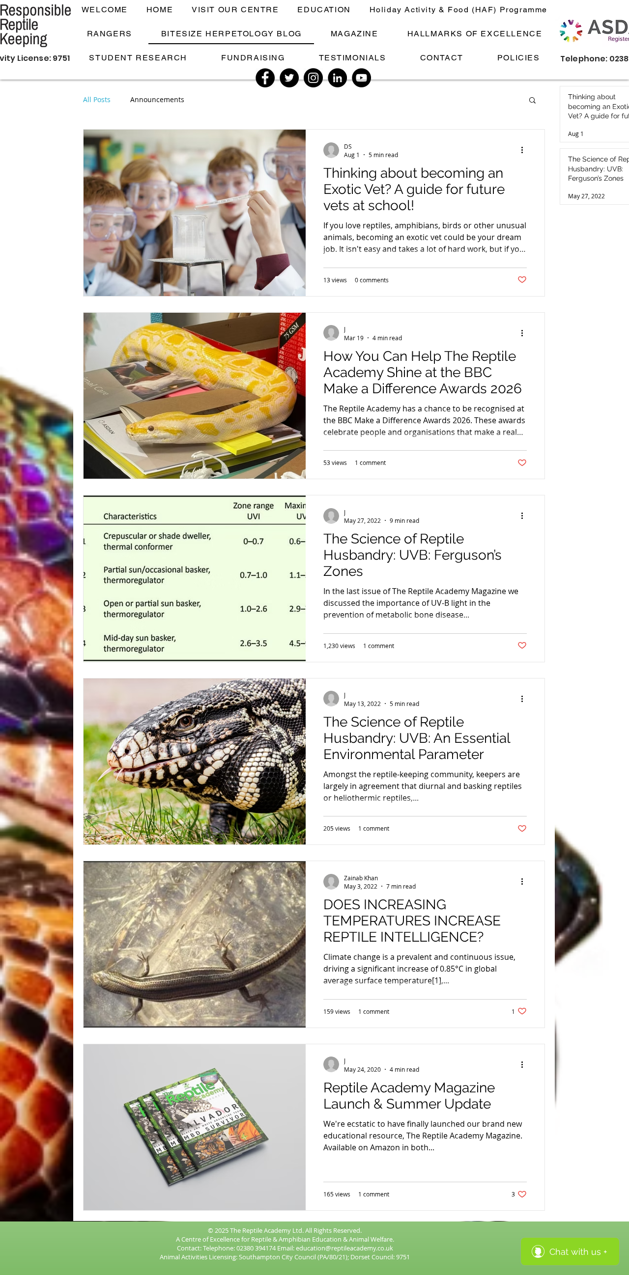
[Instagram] (313, 77)
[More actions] (525, 150)
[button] (532, 101)
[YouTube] (361, 77)
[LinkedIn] (337, 77)
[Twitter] (289, 77)
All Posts (97, 99)
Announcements (157, 99)
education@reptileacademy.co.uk (344, 1248)
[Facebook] (265, 77)
